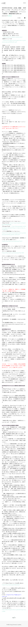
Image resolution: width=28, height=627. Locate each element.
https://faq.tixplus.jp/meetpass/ (11, 584)
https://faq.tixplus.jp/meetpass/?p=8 (12, 241)
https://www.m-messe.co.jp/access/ (12, 37)
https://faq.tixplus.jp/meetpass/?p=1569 (13, 252)
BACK (14, 617)
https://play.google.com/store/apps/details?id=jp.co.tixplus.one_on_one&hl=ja (14, 228)
